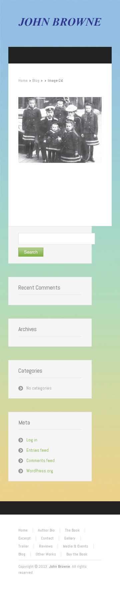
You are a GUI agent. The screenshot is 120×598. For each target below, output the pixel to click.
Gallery (69, 538)
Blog (35, 80)
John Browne (59, 566)
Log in (31, 440)
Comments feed (40, 460)
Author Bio (46, 530)
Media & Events (75, 546)
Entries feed (37, 450)
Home (23, 80)
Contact (47, 538)
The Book (72, 530)
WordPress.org (39, 471)
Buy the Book (76, 554)
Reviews (46, 546)
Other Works (46, 554)
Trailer (23, 546)
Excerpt (24, 538)
